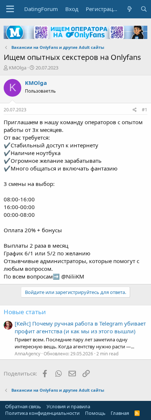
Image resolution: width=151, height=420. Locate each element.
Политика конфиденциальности (42, 413)
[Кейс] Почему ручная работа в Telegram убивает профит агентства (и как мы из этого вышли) (80, 327)
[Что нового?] (129, 9)
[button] (10, 9)
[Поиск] (144, 9)
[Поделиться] (134, 110)
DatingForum (41, 8)
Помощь (95, 413)
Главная (120, 413)
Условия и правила (68, 406)
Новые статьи (25, 312)
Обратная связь (23, 406)
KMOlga (17, 67)
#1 (144, 110)
